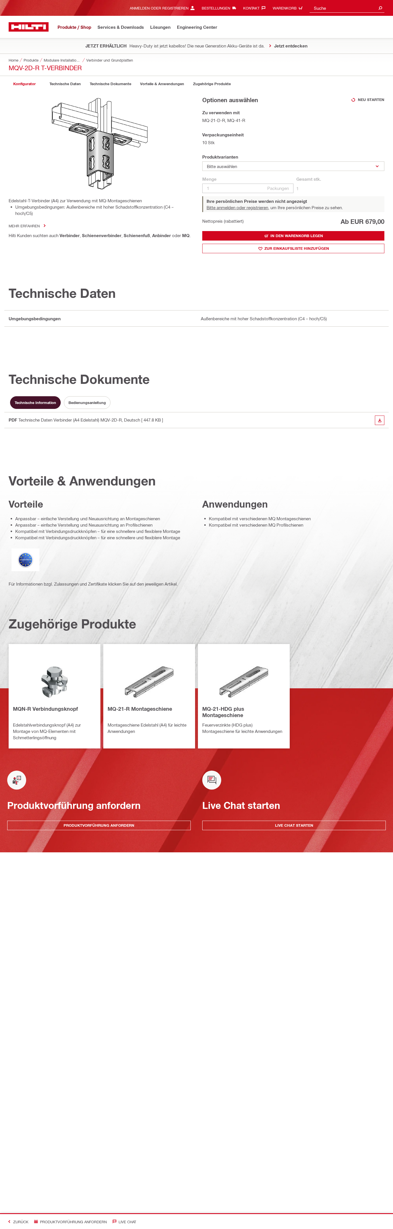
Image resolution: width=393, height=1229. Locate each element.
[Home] (29, 27)
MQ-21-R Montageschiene (140, 709)
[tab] (24, 84)
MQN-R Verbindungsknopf (45, 709)
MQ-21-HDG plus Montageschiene (223, 712)
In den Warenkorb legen (296, 235)
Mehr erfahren (24, 226)
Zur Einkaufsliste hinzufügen (296, 248)
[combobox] (347, 8)
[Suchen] (380, 8)
